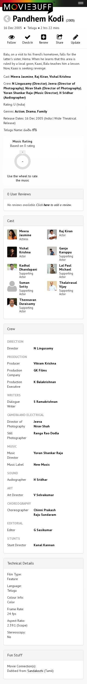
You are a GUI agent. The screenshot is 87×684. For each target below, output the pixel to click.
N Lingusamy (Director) (29, 83)
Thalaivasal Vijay (68, 285)
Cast (10, 220)
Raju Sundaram (45, 515)
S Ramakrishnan (46, 402)
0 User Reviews (19, 194)
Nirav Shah (42, 426)
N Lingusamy (43, 348)
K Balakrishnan (45, 382)
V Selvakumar (44, 495)
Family (42, 111)
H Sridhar (40, 480)
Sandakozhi (35, 671)
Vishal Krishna (60, 76)
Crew (11, 328)
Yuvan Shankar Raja (48, 453)
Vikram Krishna (45, 363)
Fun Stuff (15, 655)
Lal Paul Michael (65, 267)
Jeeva (38, 421)
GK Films (40, 370)
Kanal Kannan (44, 545)
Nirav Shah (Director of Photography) (53, 88)
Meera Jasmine (22, 76)
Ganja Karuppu (65, 250)
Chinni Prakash (45, 510)
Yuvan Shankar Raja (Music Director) (30, 93)
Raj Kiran (41, 76)
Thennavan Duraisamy (27, 302)
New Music (42, 464)
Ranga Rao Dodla (46, 433)
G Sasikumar (43, 530)
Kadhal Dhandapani (28, 267)
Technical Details (20, 563)
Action (20, 111)
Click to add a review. (54, 205)
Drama (31, 111)
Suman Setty (24, 285)
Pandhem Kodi (38, 18)
